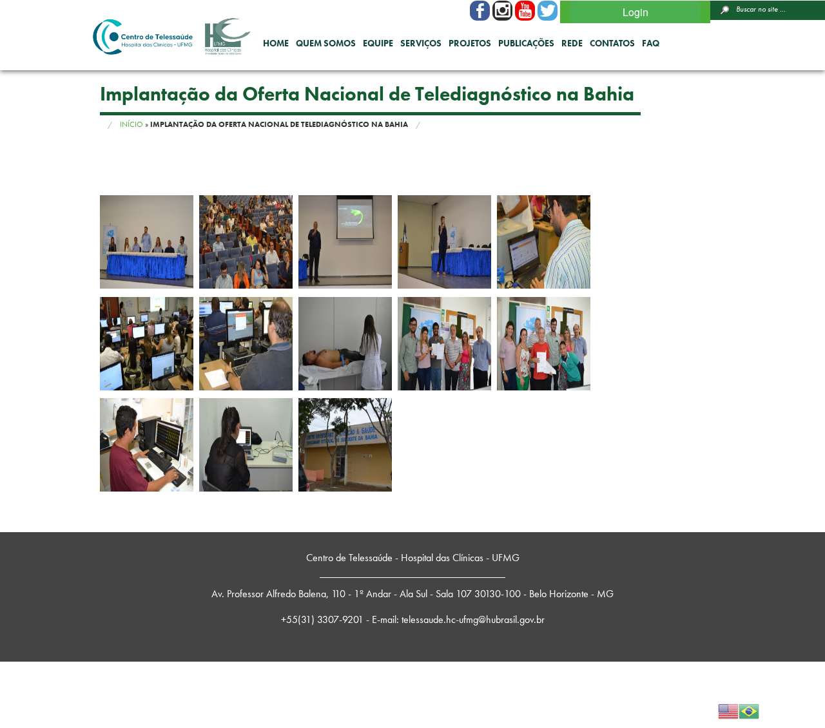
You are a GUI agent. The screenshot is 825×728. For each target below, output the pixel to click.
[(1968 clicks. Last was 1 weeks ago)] (502, 11)
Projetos (470, 43)
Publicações (526, 43)
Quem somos (326, 43)
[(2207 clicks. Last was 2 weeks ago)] (480, 11)
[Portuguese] (749, 709)
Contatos (612, 43)
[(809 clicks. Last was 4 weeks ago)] (548, 11)
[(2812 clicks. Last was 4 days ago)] (525, 11)
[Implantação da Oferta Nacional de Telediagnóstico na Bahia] (146, 242)
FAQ (650, 43)
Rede (572, 43)
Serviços (421, 43)
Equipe (378, 43)
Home (276, 43)
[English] (728, 709)
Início (131, 124)
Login (635, 12)
